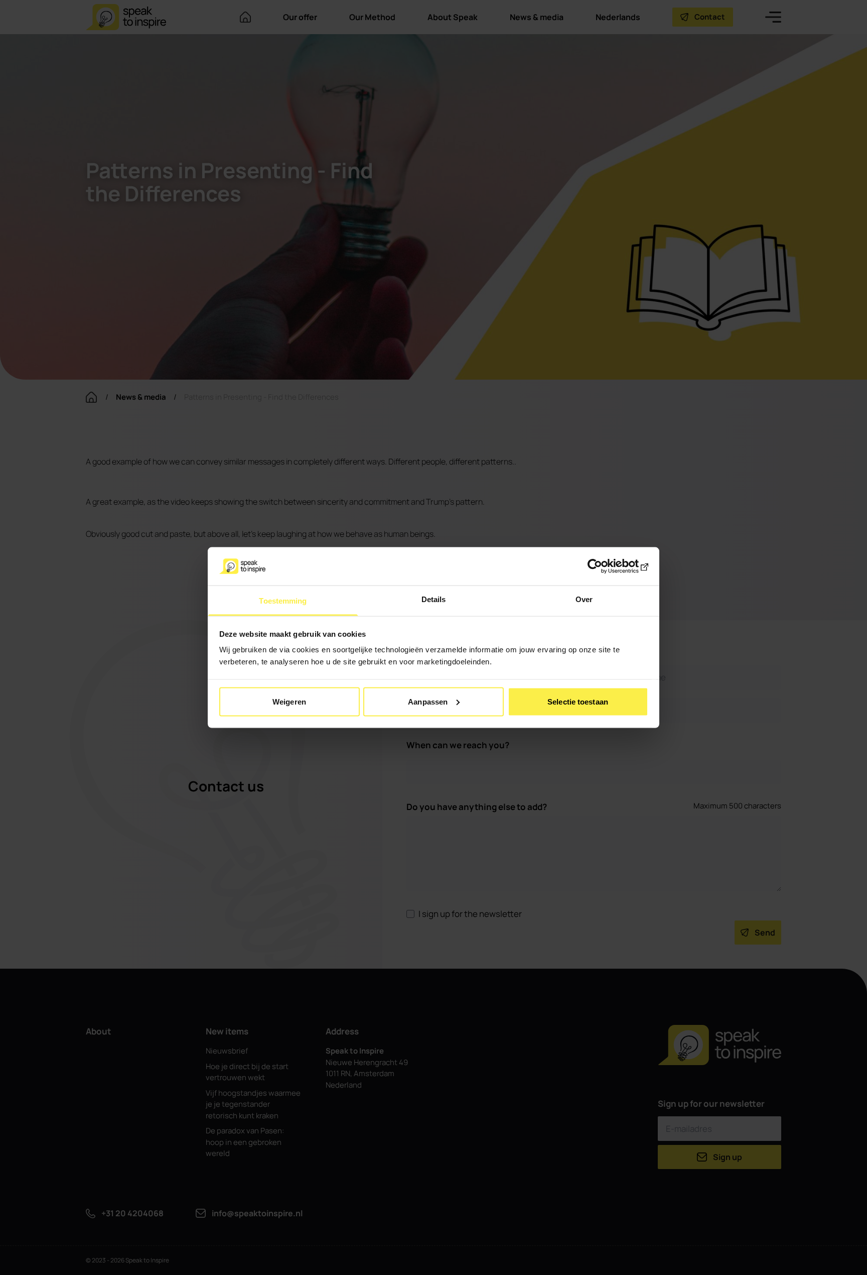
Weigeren (289, 701)
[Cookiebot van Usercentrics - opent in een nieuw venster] (604, 565)
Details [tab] (433, 599)
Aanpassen (428, 701)
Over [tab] (584, 599)
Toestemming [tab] (283, 601)
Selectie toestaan (577, 701)
